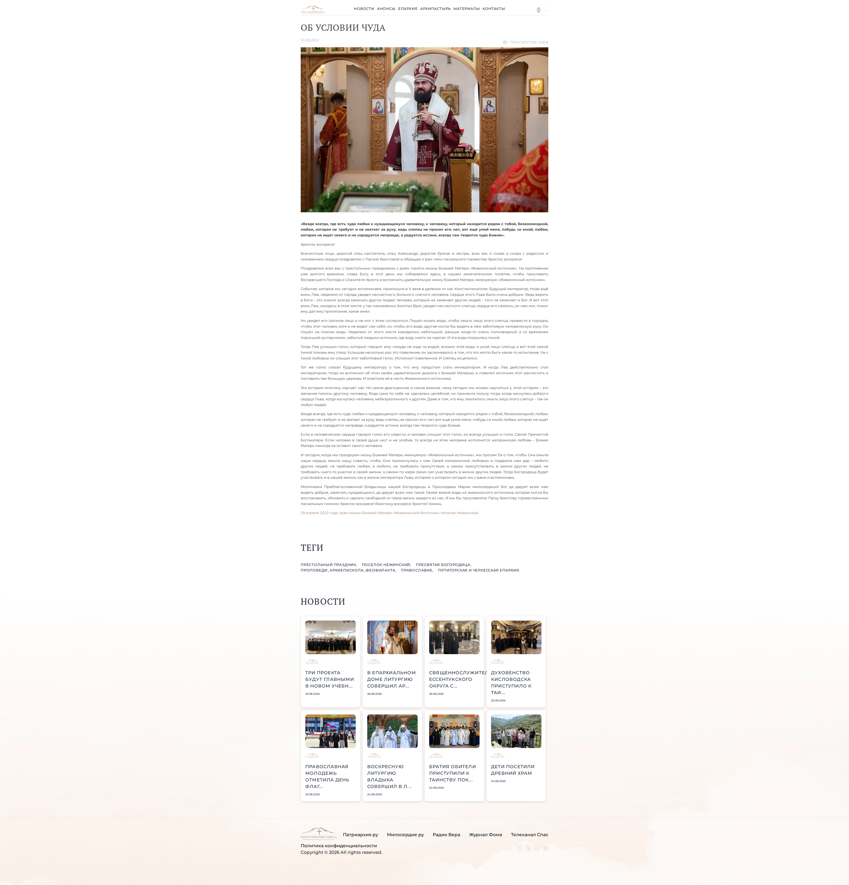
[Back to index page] (313, 13)
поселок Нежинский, (387, 565)
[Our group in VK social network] (520, 849)
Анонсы (386, 9)
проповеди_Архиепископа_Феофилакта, (349, 570)
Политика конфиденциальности (339, 845)
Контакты (493, 9)
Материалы (466, 9)
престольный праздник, (329, 565)
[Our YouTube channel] (537, 849)
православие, (417, 570)
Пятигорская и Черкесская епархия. (479, 570)
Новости (364, 9)
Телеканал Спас (529, 834)
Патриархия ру (360, 834)
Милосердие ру (405, 834)
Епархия (408, 9)
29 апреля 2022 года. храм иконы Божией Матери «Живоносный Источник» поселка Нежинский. (390, 513)
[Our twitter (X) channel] (529, 849)
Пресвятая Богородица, (444, 565)
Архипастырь (435, 9)
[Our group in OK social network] (545, 849)
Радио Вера (446, 834)
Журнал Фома (485, 834)
